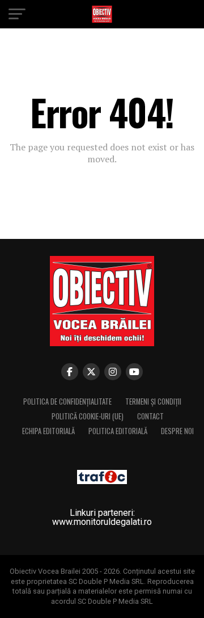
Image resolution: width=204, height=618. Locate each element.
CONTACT (150, 416)
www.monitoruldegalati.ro (102, 521)
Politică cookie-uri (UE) (88, 416)
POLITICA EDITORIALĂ (117, 431)
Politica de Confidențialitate (67, 401)
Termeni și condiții (153, 401)
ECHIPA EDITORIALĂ (48, 431)
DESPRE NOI (177, 431)
